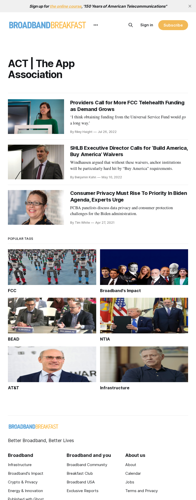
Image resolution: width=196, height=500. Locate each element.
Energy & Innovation (25, 490)
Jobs (129, 482)
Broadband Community (87, 464)
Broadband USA (81, 482)
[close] (190, 6)
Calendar (133, 473)
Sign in (146, 24)
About (130, 464)
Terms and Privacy (141, 490)
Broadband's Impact (25, 473)
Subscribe (173, 25)
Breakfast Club (80, 473)
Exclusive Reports (83, 490)
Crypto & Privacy (23, 482)
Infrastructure (20, 464)
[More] (96, 25)
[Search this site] (131, 25)
